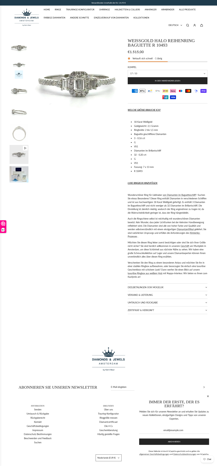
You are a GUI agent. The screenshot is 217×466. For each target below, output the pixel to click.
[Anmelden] (194, 25)
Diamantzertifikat (185, 229)
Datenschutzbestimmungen (184, 454)
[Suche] (187, 25)
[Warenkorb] (201, 25)
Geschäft (185, 246)
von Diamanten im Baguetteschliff (179, 195)
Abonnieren (174, 441)
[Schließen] (207, 396)
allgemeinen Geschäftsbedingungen (154, 454)
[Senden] (203, 387)
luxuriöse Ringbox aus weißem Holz (145, 273)
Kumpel (132, 67)
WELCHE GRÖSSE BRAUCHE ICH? (144, 110)
